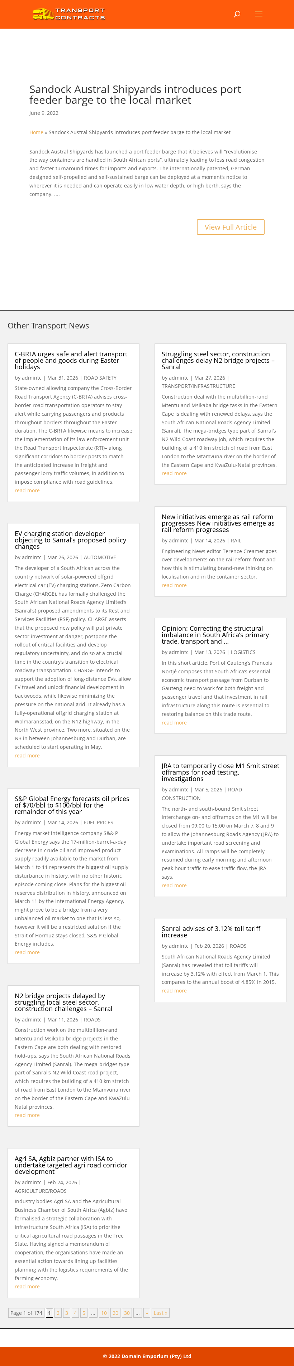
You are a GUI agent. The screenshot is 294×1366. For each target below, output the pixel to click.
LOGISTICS (243, 652)
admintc (32, 377)
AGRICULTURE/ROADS (41, 1190)
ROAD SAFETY (100, 377)
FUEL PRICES (98, 822)
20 (115, 1312)
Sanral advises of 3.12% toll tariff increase (211, 931)
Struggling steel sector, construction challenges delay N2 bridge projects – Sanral (218, 360)
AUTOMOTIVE (100, 557)
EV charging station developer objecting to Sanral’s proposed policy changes (70, 540)
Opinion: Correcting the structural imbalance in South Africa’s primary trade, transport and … (215, 634)
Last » (160, 1312)
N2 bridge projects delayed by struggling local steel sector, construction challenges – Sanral (64, 1002)
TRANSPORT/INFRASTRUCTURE (198, 385)
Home (36, 132)
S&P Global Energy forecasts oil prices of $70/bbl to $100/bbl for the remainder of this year (72, 805)
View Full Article (231, 227)
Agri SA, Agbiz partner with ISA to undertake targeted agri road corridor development (71, 1165)
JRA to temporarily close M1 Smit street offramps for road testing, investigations (220, 772)
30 (127, 1312)
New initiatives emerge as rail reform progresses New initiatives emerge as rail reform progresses (218, 523)
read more (27, 490)
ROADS (92, 1019)
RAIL (236, 540)
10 (104, 1312)
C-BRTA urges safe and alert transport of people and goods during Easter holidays (71, 360)
